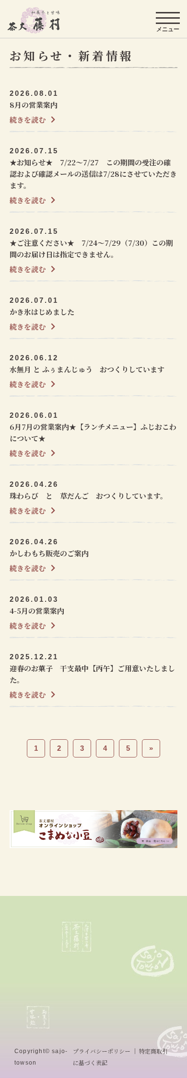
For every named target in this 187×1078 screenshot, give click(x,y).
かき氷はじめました (42, 312)
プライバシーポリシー (101, 1051)
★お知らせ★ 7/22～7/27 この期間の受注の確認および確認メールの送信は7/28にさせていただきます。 (93, 173)
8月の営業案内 (34, 105)
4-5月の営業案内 (37, 611)
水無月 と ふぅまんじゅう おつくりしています (87, 369)
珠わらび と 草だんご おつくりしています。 (88, 496)
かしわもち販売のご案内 (49, 553)
